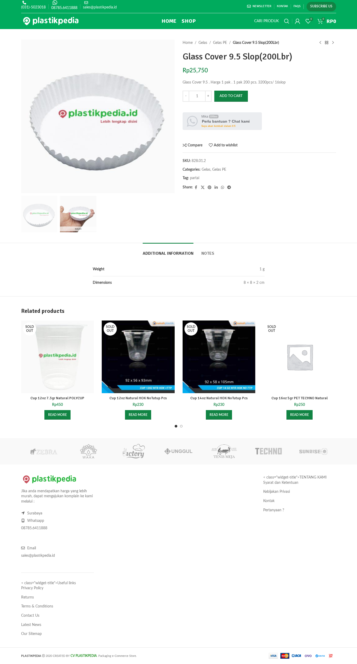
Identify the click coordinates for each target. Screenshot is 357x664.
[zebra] (43, 451)
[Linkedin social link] (216, 187)
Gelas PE (220, 43)
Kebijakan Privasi (276, 492)
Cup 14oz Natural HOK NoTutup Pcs (219, 398)
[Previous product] (320, 43)
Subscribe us (321, 6)
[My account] (297, 21)
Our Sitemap (31, 634)
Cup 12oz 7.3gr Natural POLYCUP (57, 398)
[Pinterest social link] (209, 187)
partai (194, 178)
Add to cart (231, 96)
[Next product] (333, 43)
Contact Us (30, 615)
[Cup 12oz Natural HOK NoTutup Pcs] (138, 357)
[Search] (286, 21)
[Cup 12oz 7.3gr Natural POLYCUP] (57, 357)
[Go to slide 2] (181, 426)
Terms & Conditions (37, 606)
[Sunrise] (313, 451)
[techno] (268, 451)
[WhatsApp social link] (222, 187)
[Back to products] (326, 43)
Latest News (31, 625)
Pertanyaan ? (273, 510)
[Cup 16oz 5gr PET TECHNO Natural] (299, 357)
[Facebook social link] (196, 187)
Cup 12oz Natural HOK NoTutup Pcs (138, 398)
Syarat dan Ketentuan (280, 483)
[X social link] (202, 187)
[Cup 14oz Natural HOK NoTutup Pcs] (219, 357)
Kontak (269, 501)
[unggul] (178, 451)
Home (188, 43)
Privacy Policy (32, 588)
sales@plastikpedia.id (100, 7)
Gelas (202, 43)
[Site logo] (51, 21)
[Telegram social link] (229, 187)
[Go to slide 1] (176, 426)
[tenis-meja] (223, 451)
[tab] (168, 251)
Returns (27, 597)
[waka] (88, 451)
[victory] (133, 451)
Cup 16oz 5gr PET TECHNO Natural (299, 398)
